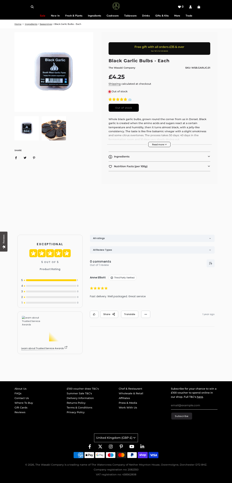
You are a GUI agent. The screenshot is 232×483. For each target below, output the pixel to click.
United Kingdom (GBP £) (114, 437)
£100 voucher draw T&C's (83, 388)
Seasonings (46, 24)
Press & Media (128, 402)
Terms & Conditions (79, 407)
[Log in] (190, 7)
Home (17, 24)
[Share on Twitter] (25, 157)
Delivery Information (80, 398)
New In (55, 15)
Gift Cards (20, 407)
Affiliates (124, 398)
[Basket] (199, 7)
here (200, 396)
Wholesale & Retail (131, 393)
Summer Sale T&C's (79, 393)
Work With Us (128, 407)
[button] (159, 156)
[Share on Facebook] (16, 157)
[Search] (32, 7)
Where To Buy (23, 402)
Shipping (115, 83)
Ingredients (31, 24)
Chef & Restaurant (130, 388)
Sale (42, 15)
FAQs (17, 393)
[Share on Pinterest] (34, 157)
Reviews (19, 412)
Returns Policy (76, 402)
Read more (158, 144)
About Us (20, 388)
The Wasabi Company (122, 67)
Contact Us (21, 398)
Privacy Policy (76, 412)
